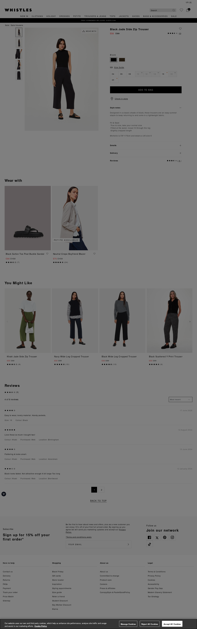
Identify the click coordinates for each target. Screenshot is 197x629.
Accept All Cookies (172, 624)
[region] (98, 624)
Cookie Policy (40, 626)
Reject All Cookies (149, 624)
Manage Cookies (128, 624)
